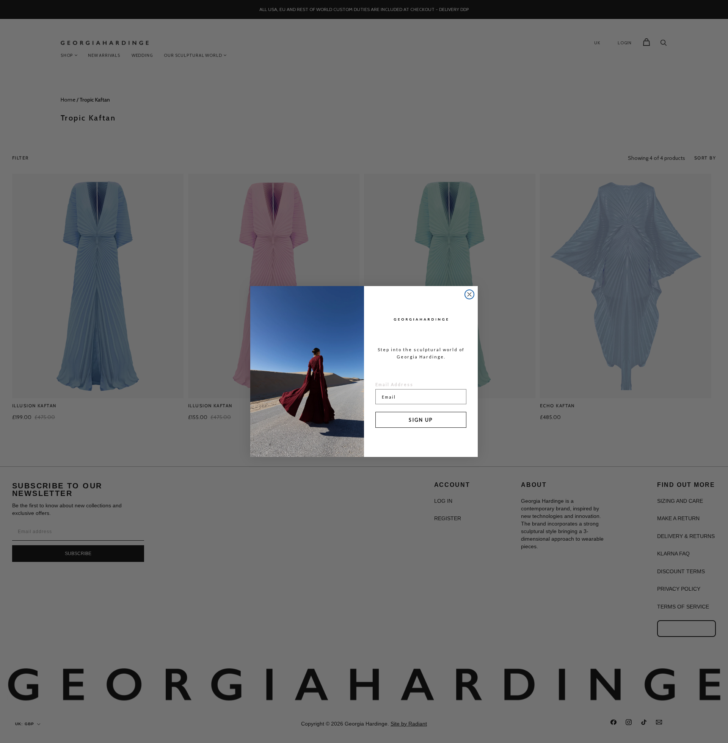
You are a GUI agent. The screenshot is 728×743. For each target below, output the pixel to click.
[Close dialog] (469, 294)
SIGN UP (421, 420)
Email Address (394, 384)
